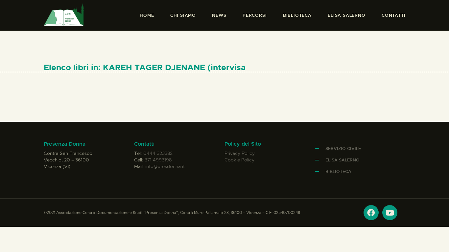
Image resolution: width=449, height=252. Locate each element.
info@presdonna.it (165, 166)
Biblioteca (338, 171)
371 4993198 (158, 160)
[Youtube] (389, 212)
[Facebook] (371, 212)
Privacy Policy (240, 153)
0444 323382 (158, 153)
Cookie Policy (239, 160)
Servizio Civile (343, 148)
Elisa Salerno (342, 160)
